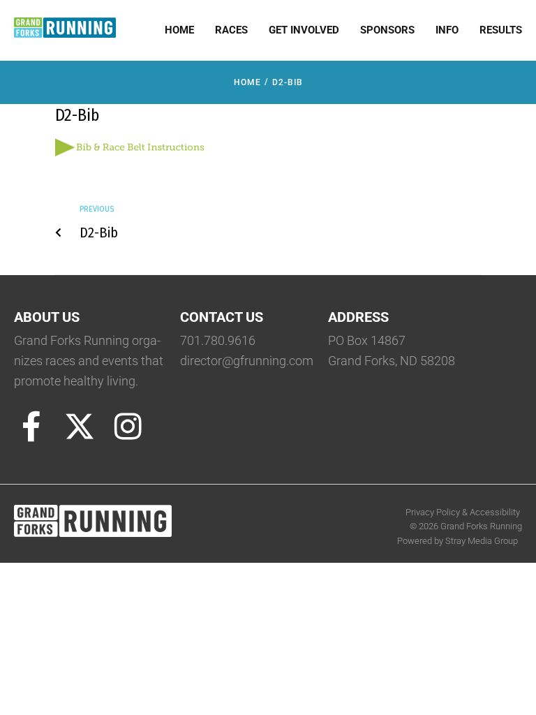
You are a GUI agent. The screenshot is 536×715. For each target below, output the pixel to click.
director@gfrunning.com (246, 360)
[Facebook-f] (31, 426)
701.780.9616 (217, 340)
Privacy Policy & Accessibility (463, 512)
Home (247, 82)
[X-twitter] (79, 426)
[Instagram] (127, 426)
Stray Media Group (481, 541)
